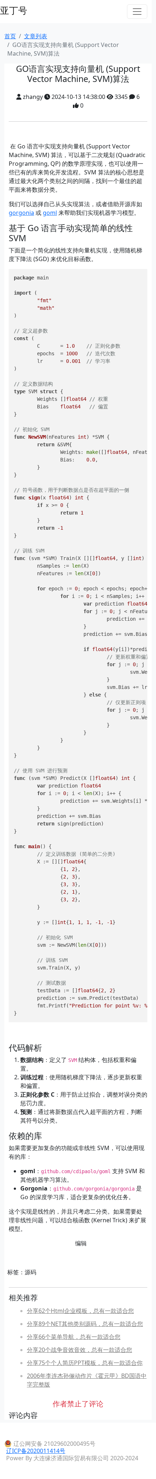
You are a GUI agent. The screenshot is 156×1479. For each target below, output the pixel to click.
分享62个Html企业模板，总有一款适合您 (80, 1311)
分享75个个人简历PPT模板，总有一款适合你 (85, 1363)
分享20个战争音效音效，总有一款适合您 (79, 1350)
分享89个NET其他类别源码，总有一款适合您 (85, 1324)
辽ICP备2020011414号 (35, 1451)
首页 (10, 36)
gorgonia (21, 213)
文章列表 (35, 36)
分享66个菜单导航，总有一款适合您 (73, 1337)
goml (50, 213)
